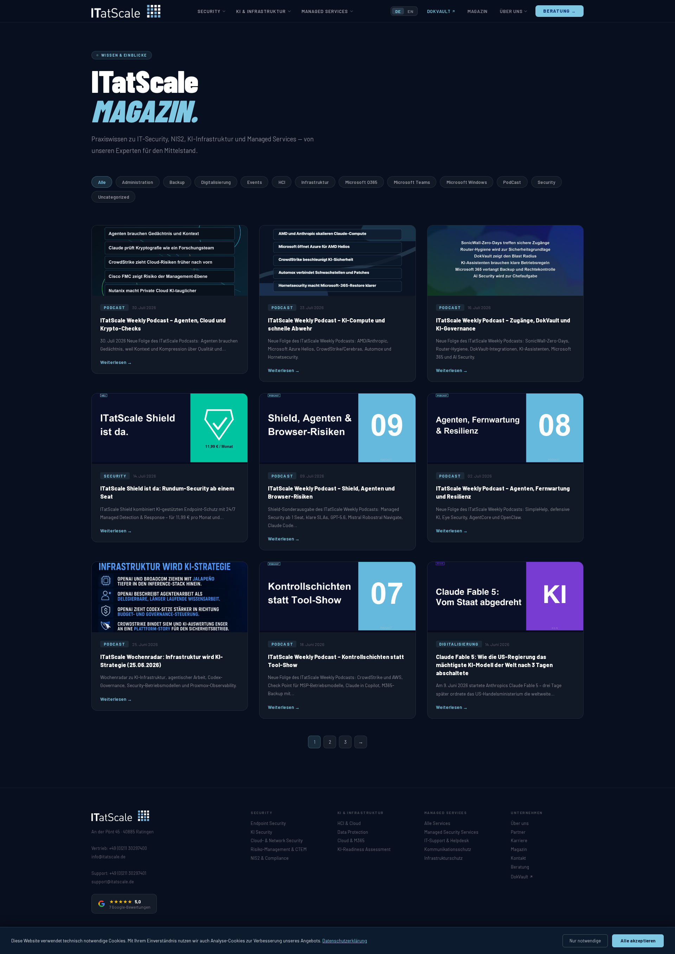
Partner (518, 832)
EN (410, 11)
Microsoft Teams (412, 182)
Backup (177, 182)
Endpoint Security (268, 823)
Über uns (511, 11)
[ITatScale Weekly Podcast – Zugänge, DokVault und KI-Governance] (505, 303)
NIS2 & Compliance (270, 858)
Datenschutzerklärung (344, 940)
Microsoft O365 (361, 182)
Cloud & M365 (351, 840)
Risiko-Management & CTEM (279, 849)
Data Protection (353, 832)
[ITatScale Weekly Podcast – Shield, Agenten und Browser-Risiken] (337, 471)
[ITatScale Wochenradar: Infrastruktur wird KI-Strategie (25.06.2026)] (170, 636)
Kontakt (518, 858)
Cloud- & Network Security (277, 840)
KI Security (261, 832)
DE (398, 11)
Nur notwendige (585, 940)
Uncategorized (113, 197)
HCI (281, 182)
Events (254, 182)
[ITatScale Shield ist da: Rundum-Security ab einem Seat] (170, 467)
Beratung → (559, 10)
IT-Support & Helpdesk (446, 840)
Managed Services (325, 11)
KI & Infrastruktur (261, 11)
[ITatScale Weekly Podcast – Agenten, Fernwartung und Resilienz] (505, 467)
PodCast (512, 182)
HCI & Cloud (349, 823)
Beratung (520, 867)
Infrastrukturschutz (443, 858)
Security (209, 11)
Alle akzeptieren (638, 940)
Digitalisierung (216, 182)
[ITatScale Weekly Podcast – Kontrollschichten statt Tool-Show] (337, 640)
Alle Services (437, 823)
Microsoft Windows (466, 182)
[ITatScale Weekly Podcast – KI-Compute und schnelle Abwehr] (337, 303)
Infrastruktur (315, 182)
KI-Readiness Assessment (364, 849)
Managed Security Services (451, 832)
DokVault (439, 11)
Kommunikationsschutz (447, 849)
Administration (137, 182)
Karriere (519, 840)
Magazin (478, 11)
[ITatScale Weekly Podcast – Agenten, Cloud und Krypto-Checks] (170, 299)
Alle (102, 182)
